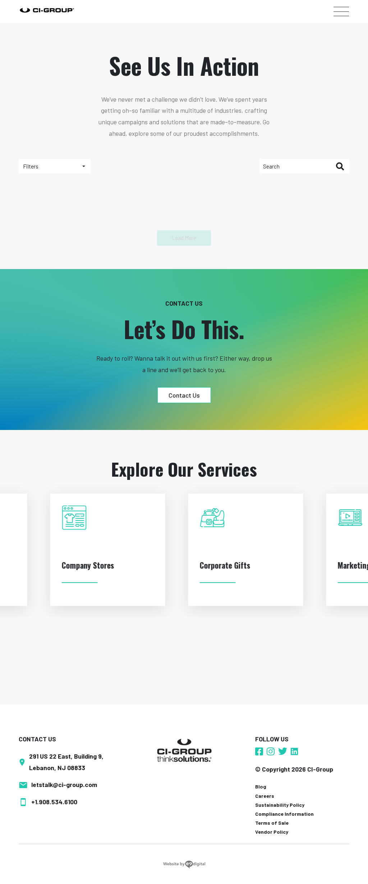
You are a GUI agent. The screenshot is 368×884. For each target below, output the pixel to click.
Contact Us (184, 395)
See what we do (63, 588)
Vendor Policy (271, 832)
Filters (30, 166)
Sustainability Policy (279, 805)
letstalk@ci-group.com (64, 784)
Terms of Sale (272, 823)
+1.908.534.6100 (54, 802)
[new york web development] (184, 864)
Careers (264, 796)
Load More (184, 238)
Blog (260, 786)
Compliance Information (284, 814)
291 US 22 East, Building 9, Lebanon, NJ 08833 (66, 762)
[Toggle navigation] (341, 11)
